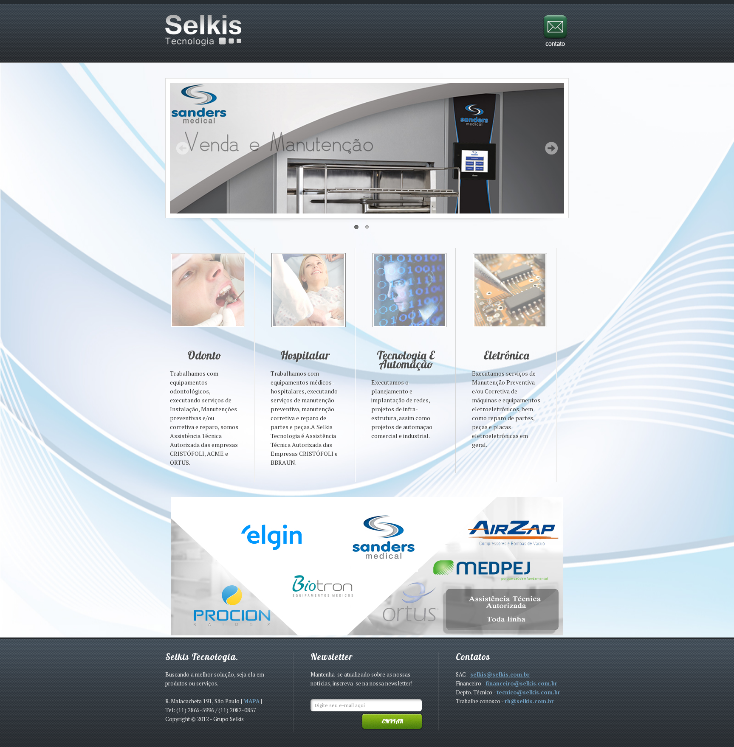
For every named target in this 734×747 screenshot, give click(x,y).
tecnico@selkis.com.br (528, 692)
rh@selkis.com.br (529, 701)
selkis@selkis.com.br (500, 674)
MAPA (251, 701)
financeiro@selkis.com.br (521, 683)
